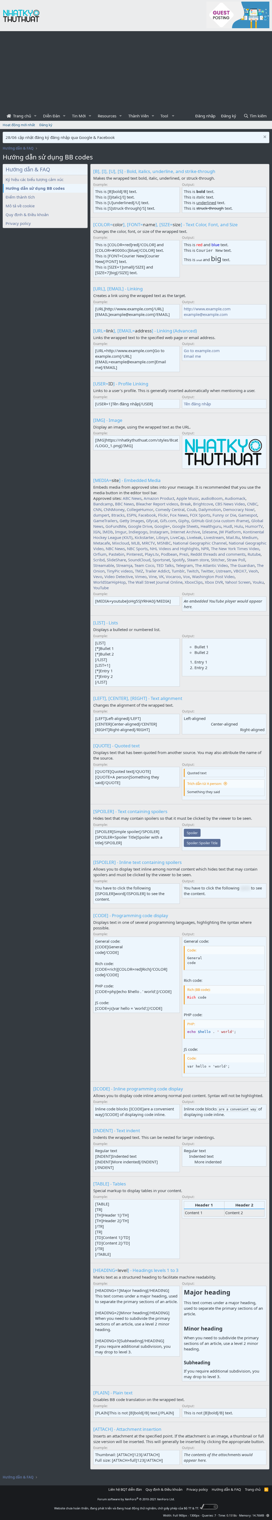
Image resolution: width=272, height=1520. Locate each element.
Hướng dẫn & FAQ (226, 1489)
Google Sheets (185, 526)
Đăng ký (45, 124)
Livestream (214, 537)
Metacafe (101, 543)
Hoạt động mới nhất (19, 124)
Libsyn (162, 537)
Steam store (198, 559)
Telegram (184, 565)
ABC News (132, 498)
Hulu (238, 526)
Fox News (179, 515)
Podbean (169, 554)
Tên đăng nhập (197, 403)
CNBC (252, 503)
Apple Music (187, 498)
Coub (191, 509)
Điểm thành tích (20, 197)
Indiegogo (138, 531)
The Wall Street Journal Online (155, 582)
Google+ (162, 526)
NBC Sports (137, 548)
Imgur (120, 531)
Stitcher (218, 559)
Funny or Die (224, 515)
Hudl (227, 526)
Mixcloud (120, 543)
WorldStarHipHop (109, 582)
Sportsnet (161, 559)
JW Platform (230, 531)
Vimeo (141, 576)
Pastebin (116, 554)
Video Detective (118, 576)
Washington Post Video (213, 576)
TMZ (139, 571)
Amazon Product (159, 498)
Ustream (223, 571)
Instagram (159, 531)
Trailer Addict (157, 571)
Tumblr (178, 571)
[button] (35, 116)
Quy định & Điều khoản (27, 214)
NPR (205, 548)
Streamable (103, 565)
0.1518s (232, 1515)
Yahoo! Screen (237, 582)
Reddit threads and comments (217, 554)
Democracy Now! (238, 509)
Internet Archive (185, 531)
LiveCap (177, 537)
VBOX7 (239, 571)
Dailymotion (209, 509)
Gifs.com (168, 520)
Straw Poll (236, 559)
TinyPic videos (120, 571)
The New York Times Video (235, 548)
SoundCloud (139, 559)
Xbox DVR (214, 582)
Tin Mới (79, 115)
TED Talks (165, 565)
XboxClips (194, 582)
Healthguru (211, 526)
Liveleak (194, 537)
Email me (192, 356)
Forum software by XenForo (136, 1499)
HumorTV (254, 526)
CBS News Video (230, 503)
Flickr (163, 515)
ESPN (131, 515)
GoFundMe (115, 526)
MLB (135, 543)
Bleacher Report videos (157, 503)
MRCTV (148, 543)
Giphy (183, 520)
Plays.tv (152, 554)
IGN (96, 531)
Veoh (253, 571)
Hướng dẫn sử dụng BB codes (35, 188)
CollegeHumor (140, 509)
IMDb (108, 531)
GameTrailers (105, 520)
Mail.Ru (233, 537)
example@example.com (206, 314)
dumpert (101, 515)
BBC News (124, 503)
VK (161, 576)
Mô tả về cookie (20, 205)
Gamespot (247, 515)
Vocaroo (173, 576)
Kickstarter (144, 537)
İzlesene (209, 531)
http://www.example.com (207, 308)
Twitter (207, 571)
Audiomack (235, 498)
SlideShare (116, 559)
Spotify (178, 559)
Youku (258, 582)
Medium (249, 537)
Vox (186, 576)
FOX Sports (200, 515)
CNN (97, 509)
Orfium (100, 554)
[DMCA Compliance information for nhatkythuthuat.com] (209, 1508)
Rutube (254, 554)
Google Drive (140, 526)
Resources (107, 115)
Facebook (147, 515)
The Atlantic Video (211, 565)
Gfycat (152, 520)
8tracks (118, 515)
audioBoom (212, 498)
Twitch (193, 571)
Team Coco (144, 565)
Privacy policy (18, 223)
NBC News (115, 548)
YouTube (101, 587)
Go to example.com (202, 350)
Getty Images (132, 520)
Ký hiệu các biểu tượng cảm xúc (34, 179)
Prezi (183, 554)
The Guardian (242, 565)
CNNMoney (114, 509)
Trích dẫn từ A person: (204, 783)
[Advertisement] (136, 71)
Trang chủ (21, 115)
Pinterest (134, 554)
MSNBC (164, 543)
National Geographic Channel (200, 543)
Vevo (97, 576)
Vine (153, 576)
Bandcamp (103, 503)
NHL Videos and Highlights (174, 548)
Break (185, 503)
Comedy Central (170, 509)
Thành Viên (138, 115)
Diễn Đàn (51, 115)
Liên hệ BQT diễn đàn (125, 1489)
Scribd (99, 559)
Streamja (124, 565)
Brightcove (203, 503)
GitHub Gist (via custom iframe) (220, 520)
